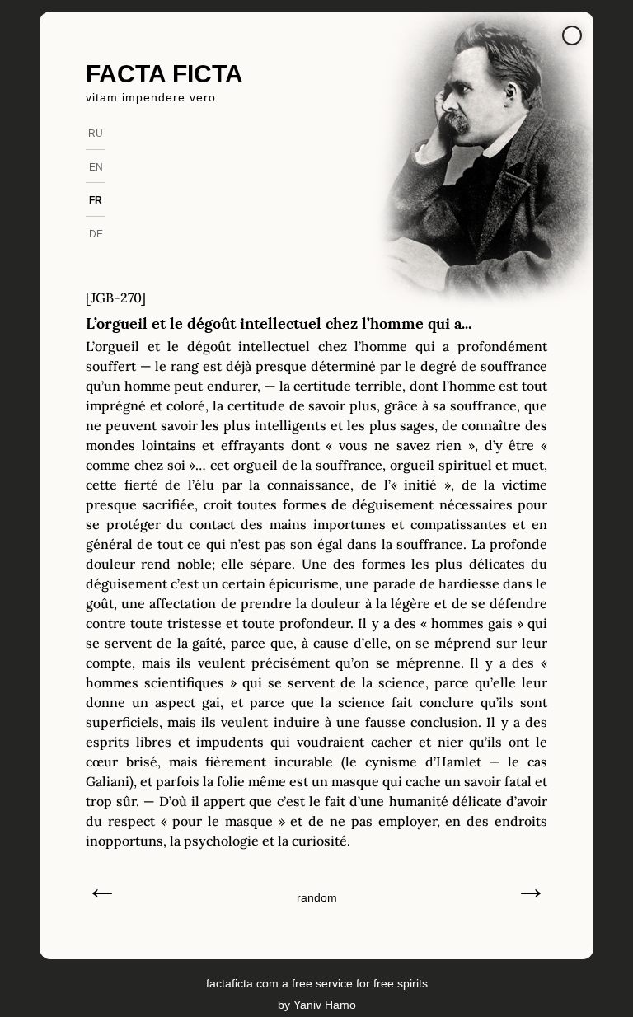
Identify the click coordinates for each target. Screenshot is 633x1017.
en (96, 167)
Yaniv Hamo (324, 1004)
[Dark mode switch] (572, 35)
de (96, 234)
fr (95, 200)
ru (95, 133)
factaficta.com (242, 983)
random (317, 897)
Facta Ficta (164, 73)
